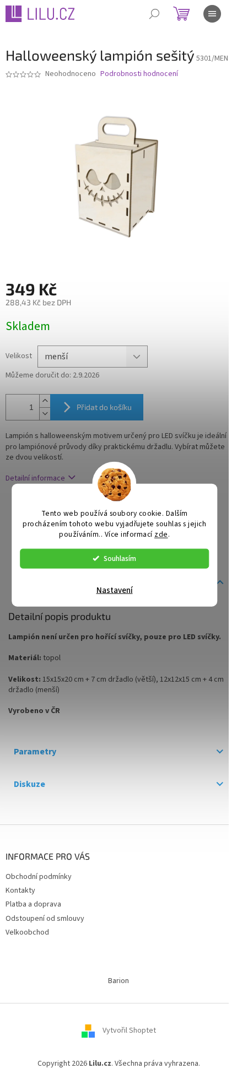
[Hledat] (154, 14)
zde (161, 533)
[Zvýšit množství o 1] (44, 401)
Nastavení (114, 590)
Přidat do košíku (104, 407)
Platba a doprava (33, 904)
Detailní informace (35, 478)
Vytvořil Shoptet (129, 1030)
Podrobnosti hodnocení (139, 74)
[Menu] (212, 14)
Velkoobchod (27, 932)
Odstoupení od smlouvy (45, 918)
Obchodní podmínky (39, 876)
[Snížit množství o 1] (44, 413)
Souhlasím (120, 558)
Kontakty (20, 890)
